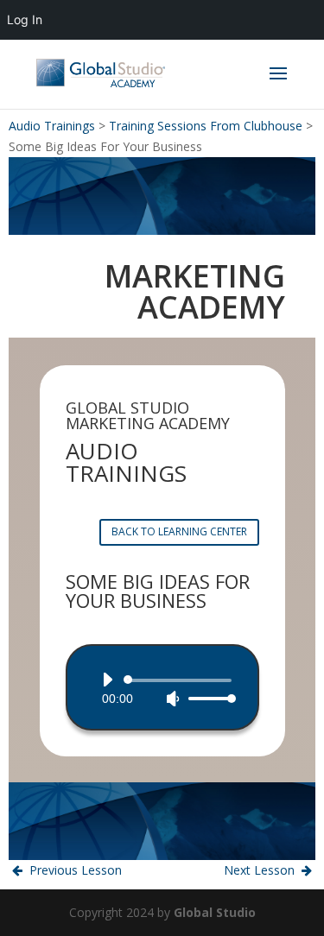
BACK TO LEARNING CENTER (179, 531)
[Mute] (173, 698)
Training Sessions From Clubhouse (205, 125)
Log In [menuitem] (24, 19)
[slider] (207, 698)
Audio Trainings (52, 125)
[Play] (107, 679)
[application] (162, 689)
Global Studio (215, 912)
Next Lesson (261, 870)
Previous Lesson (74, 870)
